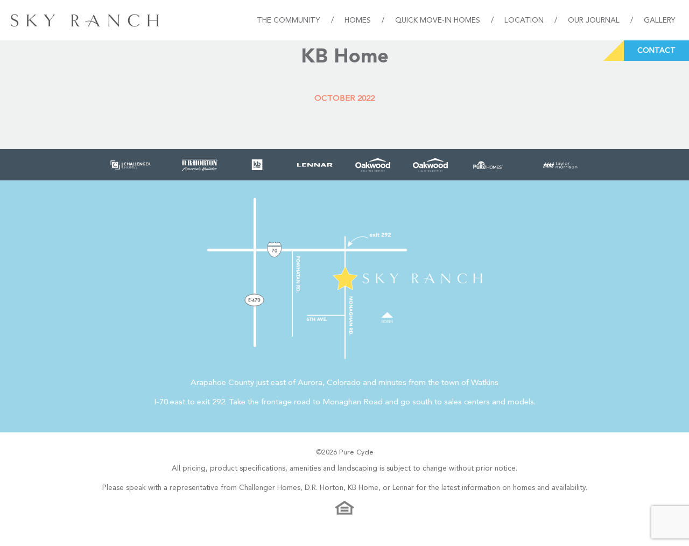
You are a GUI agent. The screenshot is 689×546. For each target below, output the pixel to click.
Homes (357, 20)
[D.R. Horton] (200, 165)
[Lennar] (315, 165)
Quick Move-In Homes (437, 20)
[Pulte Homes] (488, 165)
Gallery (660, 20)
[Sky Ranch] (85, 20)
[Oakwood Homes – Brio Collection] (373, 165)
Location (524, 20)
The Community (288, 20)
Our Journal (594, 20)
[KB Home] (258, 165)
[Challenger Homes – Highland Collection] (130, 165)
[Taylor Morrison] (561, 165)
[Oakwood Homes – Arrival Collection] (430, 165)
